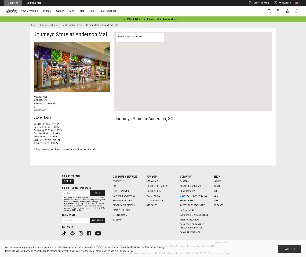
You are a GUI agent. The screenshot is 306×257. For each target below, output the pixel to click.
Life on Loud (152, 181)
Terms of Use (186, 200)
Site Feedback (120, 215)
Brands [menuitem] (47, 10)
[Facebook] (90, 233)
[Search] (270, 11)
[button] (297, 3)
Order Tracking (261, 2)
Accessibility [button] (285, 2)
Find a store (68, 215)
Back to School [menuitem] (108, 10)
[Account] (288, 11)
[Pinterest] (73, 233)
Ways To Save (153, 196)
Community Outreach (190, 186)
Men (216, 191)
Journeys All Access (157, 186)
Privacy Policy (187, 191)
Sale (216, 200)
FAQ (114, 186)
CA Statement (187, 210)
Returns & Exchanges (124, 196)
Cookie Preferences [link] (190, 232)
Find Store (97, 220)
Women (217, 186)
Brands (217, 181)
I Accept (289, 249)
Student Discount (155, 200)
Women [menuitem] (60, 10)
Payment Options (121, 210)
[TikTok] (65, 233)
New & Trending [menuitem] (29, 10)
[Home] (11, 11)
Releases (218, 205)
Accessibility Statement (192, 205)
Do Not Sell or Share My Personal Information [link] (192, 226)
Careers (184, 181)
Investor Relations (190, 219)
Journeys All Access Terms (194, 215)
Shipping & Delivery (122, 200)
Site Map (117, 219)
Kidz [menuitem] (82, 10)
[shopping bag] (297, 11)
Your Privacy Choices (196, 196)
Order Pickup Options (124, 205)
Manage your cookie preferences (79, 247)
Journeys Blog (153, 191)
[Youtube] (99, 233)
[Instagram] (82, 233)
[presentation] (29, 11)
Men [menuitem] (71, 10)
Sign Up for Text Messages (76, 188)
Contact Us (118, 181)
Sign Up (68, 181)
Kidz (216, 196)
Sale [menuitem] (92, 10)
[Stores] (278, 11)
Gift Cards (151, 205)
